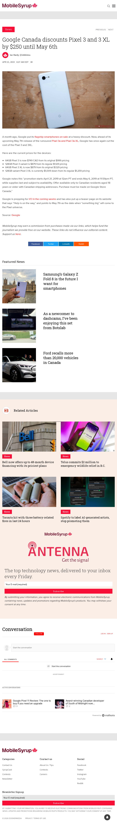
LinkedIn (66, 243)
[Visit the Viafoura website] (108, 715)
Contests (6, 774)
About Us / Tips (47, 765)
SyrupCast (7, 769)
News (8, 29)
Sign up (110, 633)
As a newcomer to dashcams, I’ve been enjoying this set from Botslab (60, 320)
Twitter (51, 243)
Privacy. (29, 818)
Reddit (81, 243)
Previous (101, 29)
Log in (103, 633)
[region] (58, 672)
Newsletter (7, 778)
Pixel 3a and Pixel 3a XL (65, 140)
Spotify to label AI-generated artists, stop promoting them (85, 519)
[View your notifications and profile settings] (112, 659)
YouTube (81, 778)
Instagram (82, 774)
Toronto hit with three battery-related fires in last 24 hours (28, 519)
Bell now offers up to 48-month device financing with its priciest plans (28, 463)
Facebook (36, 243)
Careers (43, 774)
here (18, 234)
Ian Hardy (14, 55)
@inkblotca (25, 55)
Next (110, 29)
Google (16, 215)
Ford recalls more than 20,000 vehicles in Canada (60, 358)
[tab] (10, 659)
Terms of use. (39, 818)
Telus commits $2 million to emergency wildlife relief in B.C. (83, 463)
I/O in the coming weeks (42, 199)
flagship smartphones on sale (51, 136)
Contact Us (7, 765)
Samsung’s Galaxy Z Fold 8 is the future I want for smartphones (60, 281)
